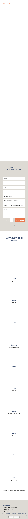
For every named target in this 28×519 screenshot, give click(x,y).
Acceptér (11, 516)
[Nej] (26, 515)
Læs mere (17, 516)
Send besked (20, 220)
